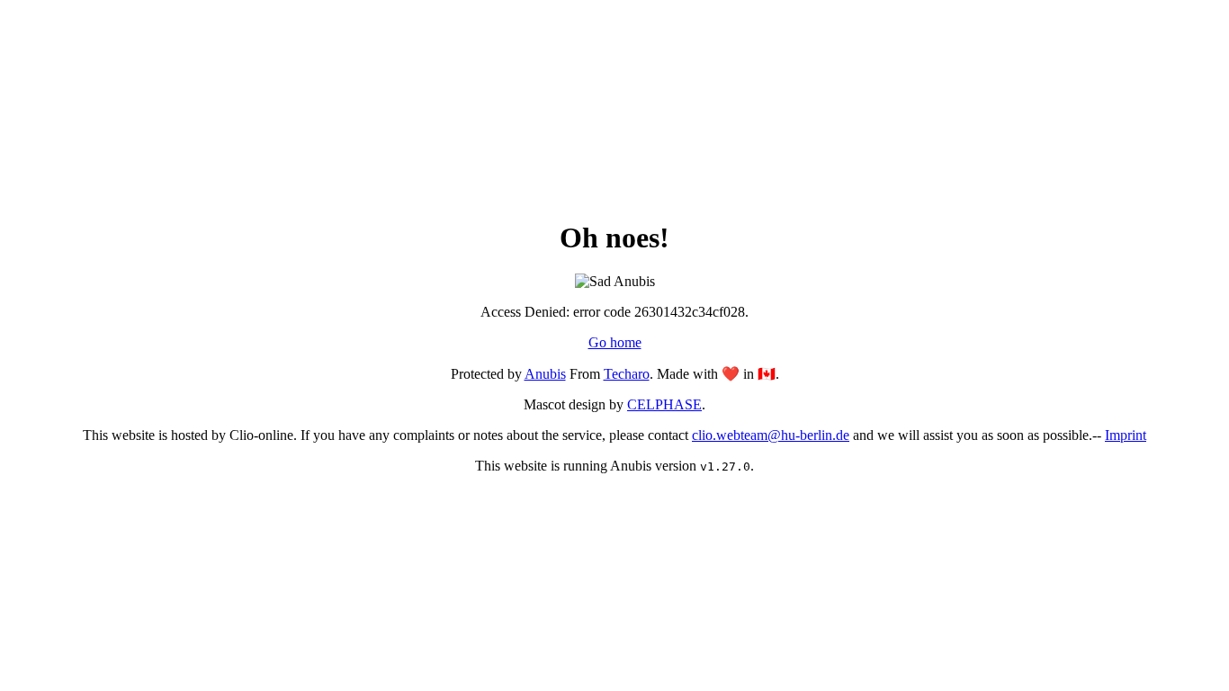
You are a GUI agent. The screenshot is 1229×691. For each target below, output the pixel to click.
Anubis (545, 373)
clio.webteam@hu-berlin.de (770, 435)
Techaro (627, 373)
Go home (614, 342)
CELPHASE (664, 404)
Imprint (1125, 435)
